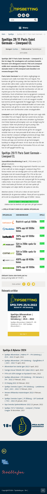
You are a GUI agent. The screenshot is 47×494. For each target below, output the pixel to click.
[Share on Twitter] (28, 284)
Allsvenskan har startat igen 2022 (17, 366)
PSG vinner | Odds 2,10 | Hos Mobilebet (24, 202)
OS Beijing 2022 (10, 383)
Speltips (11, 34)
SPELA (42, 221)
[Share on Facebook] (23, 284)
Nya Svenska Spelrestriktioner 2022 (18, 404)
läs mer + (23, 334)
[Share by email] (33, 284)
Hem (3, 34)
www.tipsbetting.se (34, 490)
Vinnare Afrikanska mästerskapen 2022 (19, 392)
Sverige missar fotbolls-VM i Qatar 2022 (19, 370)
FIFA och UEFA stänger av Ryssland (18, 373)
